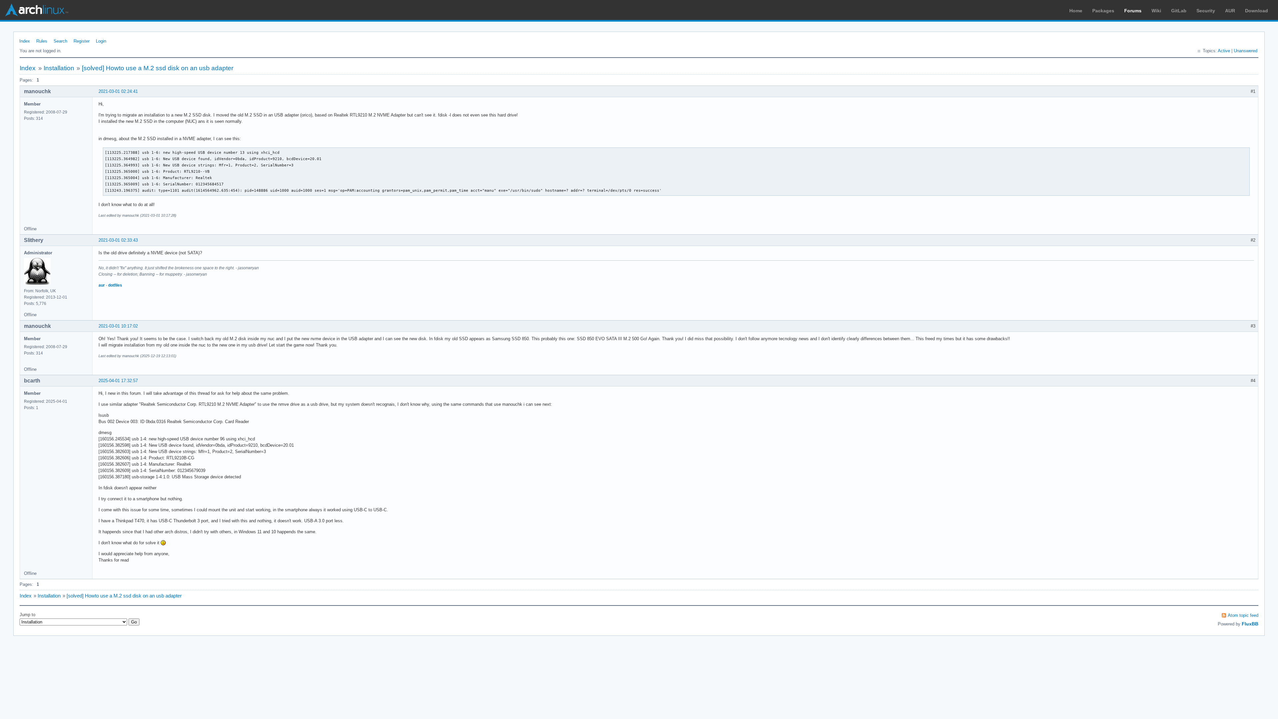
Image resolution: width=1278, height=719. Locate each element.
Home (1075, 10)
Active (1224, 50)
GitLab (1178, 10)
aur (102, 285)
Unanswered (1245, 50)
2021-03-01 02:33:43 (118, 240)
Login (101, 41)
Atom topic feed (1243, 615)
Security (1205, 10)
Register (82, 41)
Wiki (1156, 10)
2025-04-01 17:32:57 (118, 380)
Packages (1103, 10)
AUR (1230, 10)
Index (24, 41)
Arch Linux (36, 10)
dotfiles (115, 285)
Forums (1133, 10)
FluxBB (1250, 623)
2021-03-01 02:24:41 (118, 91)
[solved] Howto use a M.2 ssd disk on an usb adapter (157, 68)
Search (60, 41)
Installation (59, 68)
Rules (41, 41)
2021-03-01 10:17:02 (118, 326)
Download (1256, 10)
